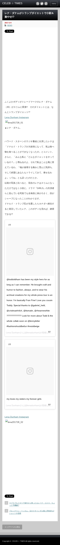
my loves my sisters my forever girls (24, 399)
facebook (46, 3)
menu (54, 3)
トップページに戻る (12, 527)
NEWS (9, 25)
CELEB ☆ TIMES (18, 541)
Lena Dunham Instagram (17, 117)
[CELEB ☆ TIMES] (14, 3)
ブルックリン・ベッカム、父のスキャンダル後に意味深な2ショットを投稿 (31, 512)
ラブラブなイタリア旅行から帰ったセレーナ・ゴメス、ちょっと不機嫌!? (32, 504)
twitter (42, 3)
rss (37, 3)
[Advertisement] (30, 65)
